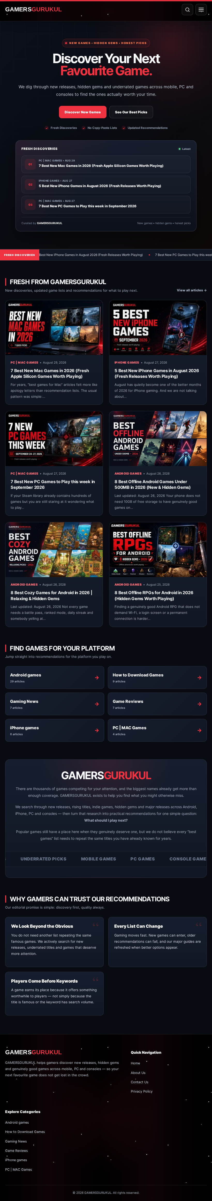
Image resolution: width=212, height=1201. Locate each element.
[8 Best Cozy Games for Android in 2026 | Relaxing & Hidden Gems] (54, 549)
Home (135, 1063)
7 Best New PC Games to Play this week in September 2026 (158, 255)
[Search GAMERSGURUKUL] (187, 9)
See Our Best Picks (131, 112)
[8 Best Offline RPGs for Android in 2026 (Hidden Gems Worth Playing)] (158, 549)
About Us (138, 1073)
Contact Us (139, 1082)
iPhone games (127, 362)
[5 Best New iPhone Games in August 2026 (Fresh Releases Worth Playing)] (158, 327)
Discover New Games (83, 112)
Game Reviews (16, 1151)
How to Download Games (25, 1132)
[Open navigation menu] (201, 9)
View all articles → (192, 290)
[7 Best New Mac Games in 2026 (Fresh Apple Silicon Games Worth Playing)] (54, 327)
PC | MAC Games (24, 362)
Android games (128, 473)
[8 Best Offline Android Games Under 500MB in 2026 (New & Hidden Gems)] (158, 438)
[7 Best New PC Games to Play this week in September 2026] (54, 438)
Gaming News (16, 1141)
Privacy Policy (142, 1091)
